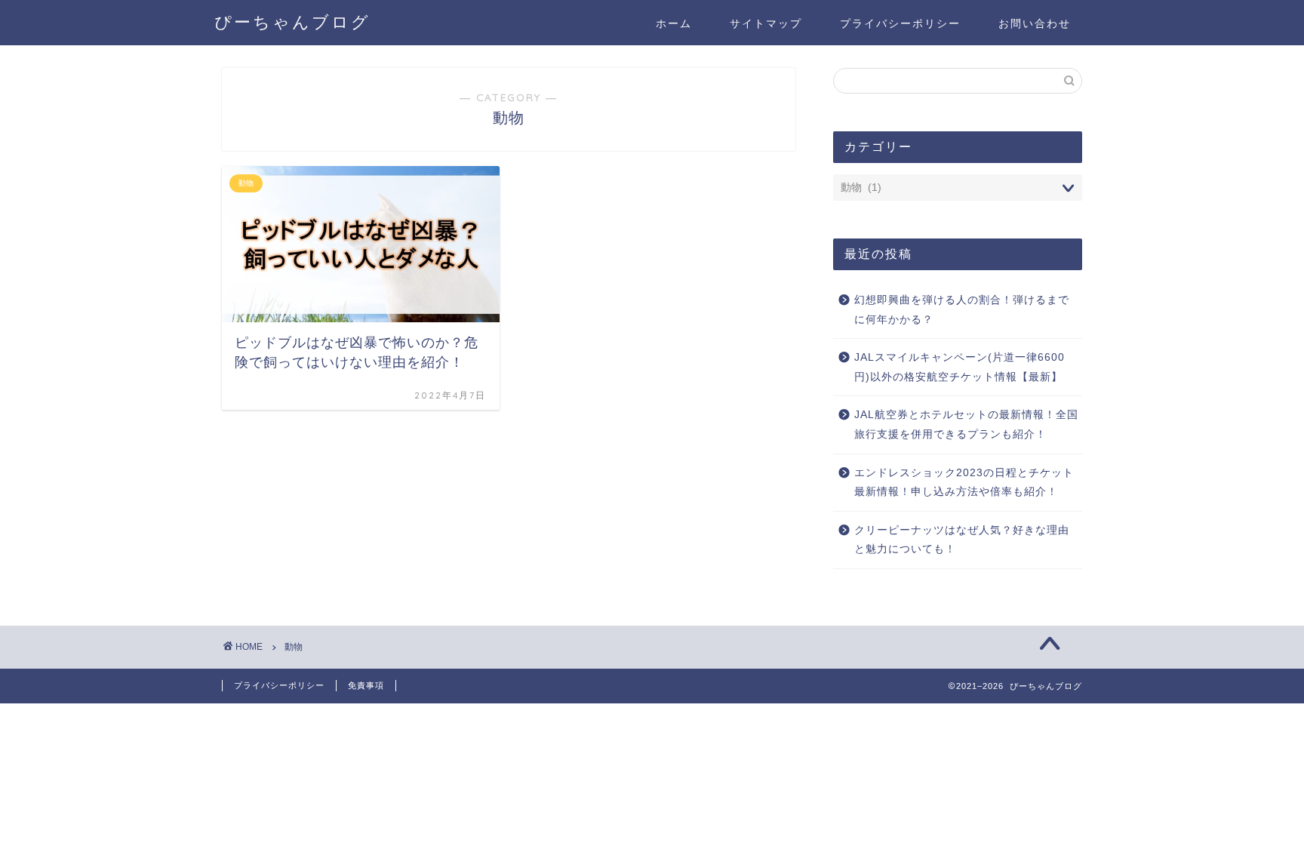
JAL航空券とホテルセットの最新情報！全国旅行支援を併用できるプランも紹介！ (966, 424)
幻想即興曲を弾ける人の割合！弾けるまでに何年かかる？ (961, 309)
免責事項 (366, 685)
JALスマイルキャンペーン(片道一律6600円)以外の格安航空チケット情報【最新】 (959, 367)
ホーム (674, 23)
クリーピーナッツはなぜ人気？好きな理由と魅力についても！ (961, 540)
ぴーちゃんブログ (292, 21)
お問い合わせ (1034, 23)
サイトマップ (766, 23)
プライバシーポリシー (900, 23)
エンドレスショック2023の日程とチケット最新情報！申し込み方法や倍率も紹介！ (964, 482)
